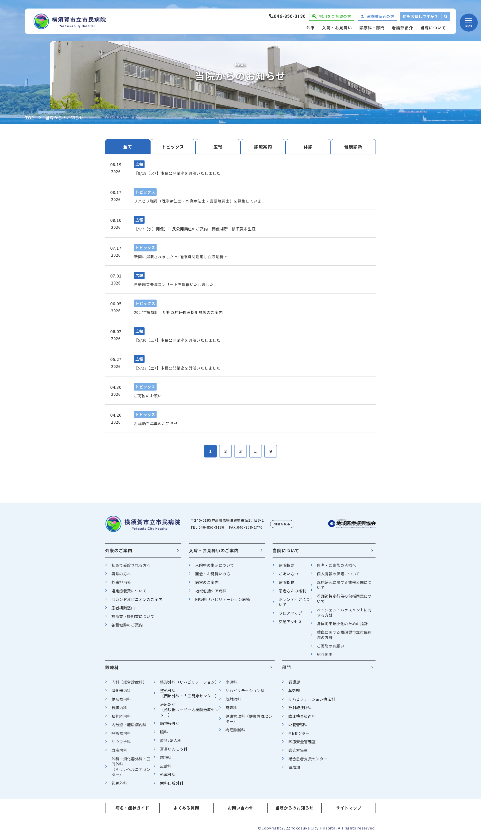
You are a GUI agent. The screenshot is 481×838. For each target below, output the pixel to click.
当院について (433, 28)
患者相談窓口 (123, 607)
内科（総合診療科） (129, 682)
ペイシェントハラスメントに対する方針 (344, 612)
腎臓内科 (119, 707)
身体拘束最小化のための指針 (342, 623)
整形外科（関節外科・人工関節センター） (189, 693)
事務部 (294, 767)
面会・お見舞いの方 (212, 573)
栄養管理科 (298, 724)
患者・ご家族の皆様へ (336, 565)
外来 (310, 28)
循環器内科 (121, 699)
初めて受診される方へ (131, 565)
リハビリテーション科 (245, 690)
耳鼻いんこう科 (173, 749)
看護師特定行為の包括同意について (344, 598)
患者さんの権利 (292, 590)
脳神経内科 (121, 716)
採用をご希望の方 (335, 16)
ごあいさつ (288, 573)
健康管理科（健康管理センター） (248, 718)
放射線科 (233, 699)
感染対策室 (298, 750)
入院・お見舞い (337, 28)
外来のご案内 (118, 550)
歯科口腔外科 (172, 783)
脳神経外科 (170, 723)
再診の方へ (121, 573)
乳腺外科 (119, 783)
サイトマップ (349, 808)
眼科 (164, 731)
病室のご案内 (207, 582)
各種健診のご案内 (127, 624)
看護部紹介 (402, 28)
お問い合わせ (240, 808)
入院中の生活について (214, 565)
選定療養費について (129, 590)
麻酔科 (231, 707)
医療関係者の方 (380, 16)
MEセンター (299, 733)
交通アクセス (290, 621)
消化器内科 (121, 690)
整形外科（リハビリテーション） (189, 682)
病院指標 (286, 582)
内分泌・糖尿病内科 (129, 724)
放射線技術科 (300, 707)
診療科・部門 (372, 28)
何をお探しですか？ (420, 16)
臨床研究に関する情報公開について (344, 585)
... (256, 451)
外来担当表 (121, 582)
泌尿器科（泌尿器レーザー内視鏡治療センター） (189, 709)
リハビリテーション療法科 (311, 699)
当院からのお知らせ (294, 808)
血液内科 (119, 750)
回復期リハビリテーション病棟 (222, 599)
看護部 (294, 682)
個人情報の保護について (338, 573)
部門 (286, 667)
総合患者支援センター (307, 758)
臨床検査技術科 (302, 716)
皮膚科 (166, 766)
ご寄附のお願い (330, 645)
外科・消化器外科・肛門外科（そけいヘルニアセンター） (131, 766)
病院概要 (286, 565)
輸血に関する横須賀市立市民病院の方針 (344, 634)
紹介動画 (324, 654)
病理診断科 (235, 729)
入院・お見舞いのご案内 (213, 550)
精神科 (166, 757)
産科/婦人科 (170, 740)
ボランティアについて (294, 602)
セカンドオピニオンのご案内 (136, 599)
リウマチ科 (121, 741)
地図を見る (282, 524)
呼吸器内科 (121, 733)
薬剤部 (294, 690)
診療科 (112, 667)
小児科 (231, 682)
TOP (29, 118)
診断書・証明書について (133, 616)
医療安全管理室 (302, 741)
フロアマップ (290, 613)
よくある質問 (186, 808)
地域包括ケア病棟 (210, 590)
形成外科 (168, 774)
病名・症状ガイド (132, 808)
